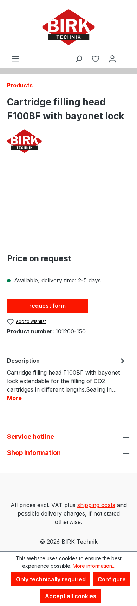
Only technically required (51, 579)
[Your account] (112, 58)
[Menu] (15, 58)
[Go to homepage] (68, 27)
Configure (112, 579)
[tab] (66, 379)
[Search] (78, 58)
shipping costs (96, 504)
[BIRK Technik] (68, 141)
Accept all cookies (70, 596)
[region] (68, 207)
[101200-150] (68, 207)
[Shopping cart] (125, 52)
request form (47, 305)
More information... (94, 566)
